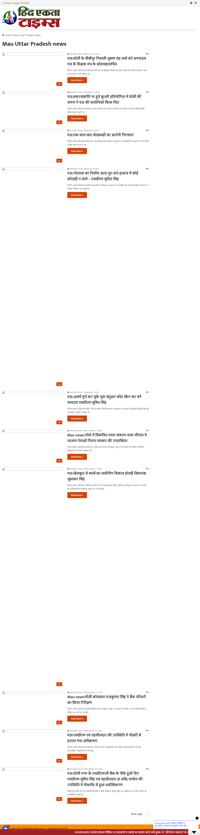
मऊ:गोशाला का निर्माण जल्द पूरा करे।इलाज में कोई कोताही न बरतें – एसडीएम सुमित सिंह (102, 176)
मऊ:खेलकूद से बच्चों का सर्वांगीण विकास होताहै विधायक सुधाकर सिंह (106, 476)
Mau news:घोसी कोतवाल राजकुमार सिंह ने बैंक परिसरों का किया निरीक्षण (106, 700)
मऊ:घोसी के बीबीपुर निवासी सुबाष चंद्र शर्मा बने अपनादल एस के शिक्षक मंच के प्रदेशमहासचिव (106, 61)
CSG (65, 828)
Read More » (77, 80)
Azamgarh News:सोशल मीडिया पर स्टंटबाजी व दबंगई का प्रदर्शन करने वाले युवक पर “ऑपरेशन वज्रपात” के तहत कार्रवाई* (120, 832)
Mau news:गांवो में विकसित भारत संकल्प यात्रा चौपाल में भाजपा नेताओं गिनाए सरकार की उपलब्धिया (107, 438)
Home (7, 35)
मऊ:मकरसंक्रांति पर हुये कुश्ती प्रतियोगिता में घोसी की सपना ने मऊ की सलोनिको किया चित (104, 100)
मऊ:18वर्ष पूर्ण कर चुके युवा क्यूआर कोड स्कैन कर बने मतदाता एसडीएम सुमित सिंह (104, 400)
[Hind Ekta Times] (31, 17)
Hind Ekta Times (76, 54)
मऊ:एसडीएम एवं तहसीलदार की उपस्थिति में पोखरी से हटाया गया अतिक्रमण (104, 738)
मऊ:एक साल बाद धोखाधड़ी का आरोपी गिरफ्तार (100, 135)
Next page (136, 813)
